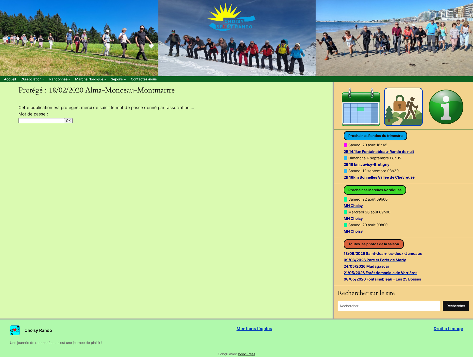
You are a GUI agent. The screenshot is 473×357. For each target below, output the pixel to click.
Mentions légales (254, 328)
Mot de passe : (33, 114)
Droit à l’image (448, 328)
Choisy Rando (38, 330)
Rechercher (456, 306)
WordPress (246, 354)
